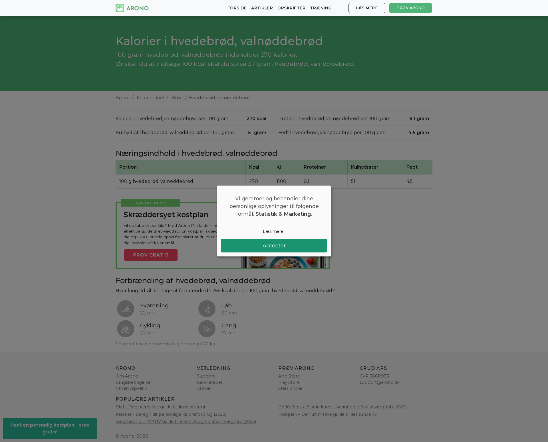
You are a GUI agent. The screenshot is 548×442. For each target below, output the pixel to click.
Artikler (262, 8)
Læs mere (367, 8)
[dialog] (274, 221)
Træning (321, 8)
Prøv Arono (410, 8)
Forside (237, 8)
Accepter (274, 246)
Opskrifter (291, 8)
